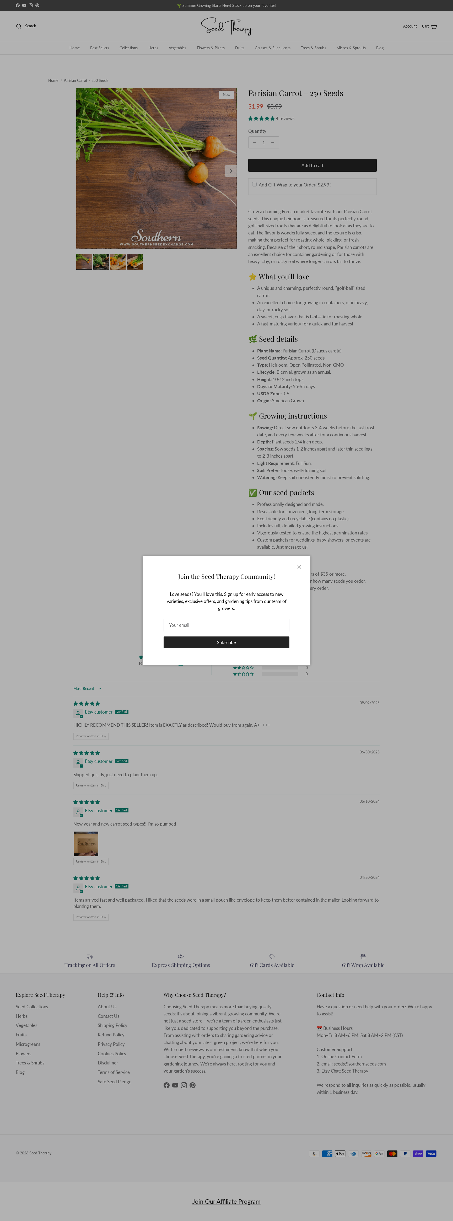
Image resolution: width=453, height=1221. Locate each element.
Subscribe (226, 642)
